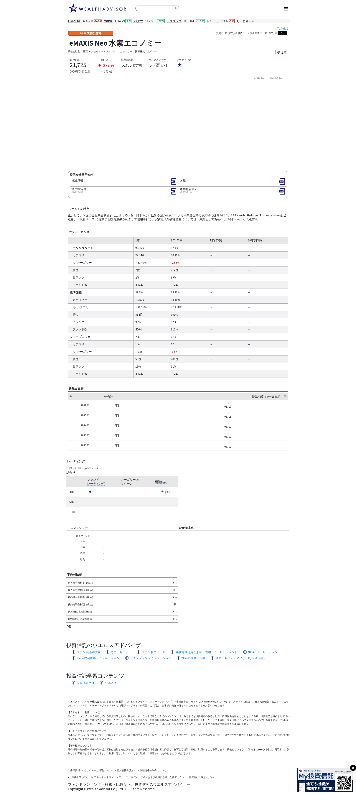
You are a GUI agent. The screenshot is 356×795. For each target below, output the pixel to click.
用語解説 (282, 28)
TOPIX (108, 21)
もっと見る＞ (245, 21)
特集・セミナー (121, 652)
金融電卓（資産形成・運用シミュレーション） (206, 652)
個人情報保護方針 (126, 770)
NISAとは (111, 683)
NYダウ (138, 21)
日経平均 (74, 21)
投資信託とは (85, 683)
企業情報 (75, 770)
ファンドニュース (153, 652)
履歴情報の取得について (153, 770)
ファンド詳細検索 (88, 652)
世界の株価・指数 (193, 658)
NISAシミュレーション (263, 652)
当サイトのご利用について (98, 770)
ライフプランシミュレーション (150, 658)
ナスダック (174, 21)
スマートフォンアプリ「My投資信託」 (240, 658)
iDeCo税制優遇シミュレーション (98, 658)
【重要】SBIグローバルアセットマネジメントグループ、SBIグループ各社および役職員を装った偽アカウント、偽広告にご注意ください (142, 777)
